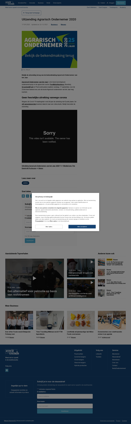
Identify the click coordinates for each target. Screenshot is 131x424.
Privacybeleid (39, 221)
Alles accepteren (82, 226)
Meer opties (49, 226)
